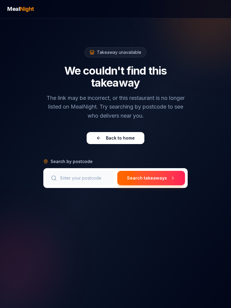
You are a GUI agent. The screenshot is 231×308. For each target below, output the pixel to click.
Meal (20, 9)
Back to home (120, 137)
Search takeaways (147, 177)
